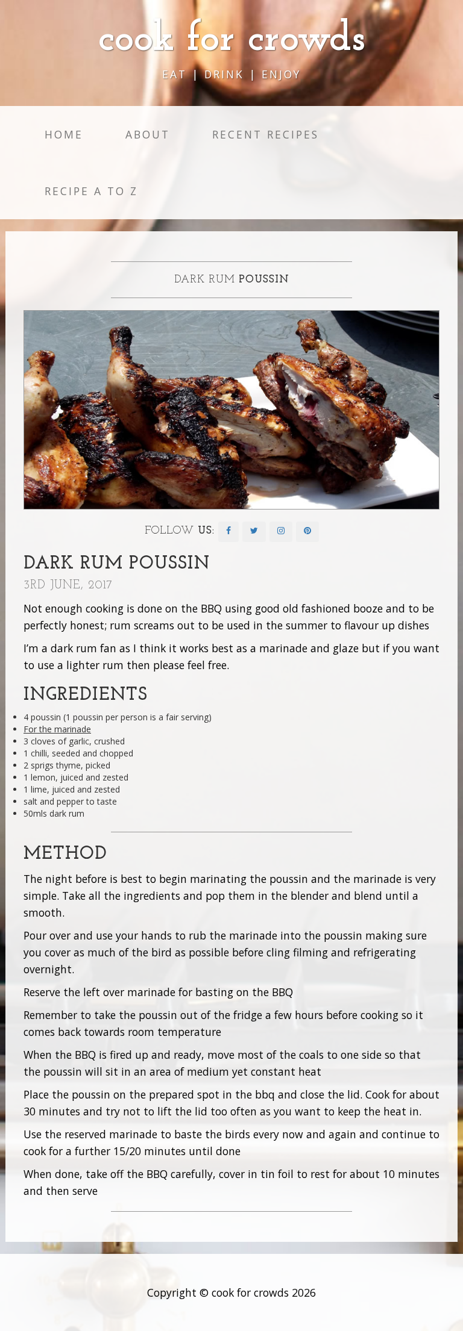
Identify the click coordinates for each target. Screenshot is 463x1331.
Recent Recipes (265, 134)
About (147, 134)
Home (64, 134)
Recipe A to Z (91, 191)
